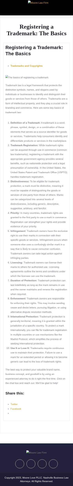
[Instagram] (53, 463)
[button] (38, 9)
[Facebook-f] (19, 463)
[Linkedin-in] (42, 463)
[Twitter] (30, 463)
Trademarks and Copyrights (27, 65)
